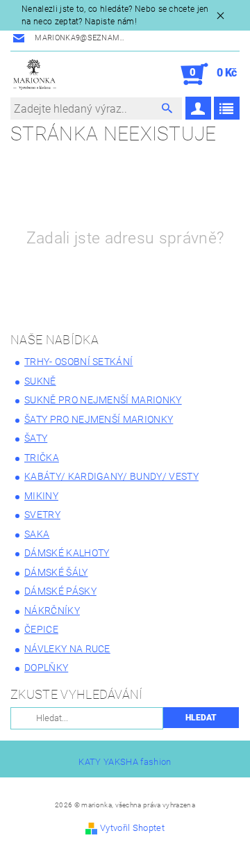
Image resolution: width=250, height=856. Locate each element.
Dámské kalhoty (66, 552)
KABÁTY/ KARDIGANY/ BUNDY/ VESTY (111, 476)
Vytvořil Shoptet (132, 828)
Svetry (42, 514)
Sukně (40, 381)
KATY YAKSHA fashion (124, 761)
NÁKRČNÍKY (52, 610)
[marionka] (34, 74)
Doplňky (46, 667)
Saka (36, 534)
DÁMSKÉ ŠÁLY (56, 572)
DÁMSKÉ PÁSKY (60, 591)
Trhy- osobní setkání (78, 361)
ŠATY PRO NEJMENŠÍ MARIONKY (98, 419)
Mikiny (41, 495)
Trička (41, 457)
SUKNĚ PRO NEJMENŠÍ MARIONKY (103, 399)
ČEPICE (41, 629)
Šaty (35, 438)
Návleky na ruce (67, 648)
